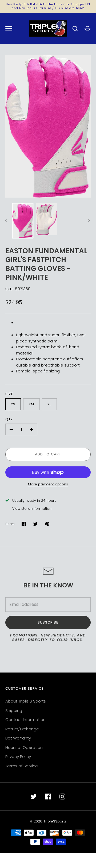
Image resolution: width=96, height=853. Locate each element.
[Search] (75, 29)
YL (49, 404)
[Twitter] (33, 796)
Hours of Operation (24, 747)
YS (13, 404)
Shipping (13, 710)
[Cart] (87, 29)
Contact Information (25, 719)
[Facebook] (48, 796)
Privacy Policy (18, 756)
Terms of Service (21, 766)
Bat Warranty (18, 738)
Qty (9, 419)
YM (31, 404)
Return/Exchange (22, 729)
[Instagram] (62, 796)
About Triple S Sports (25, 701)
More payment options (48, 484)
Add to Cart (48, 454)
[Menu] (9, 29)
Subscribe (48, 622)
